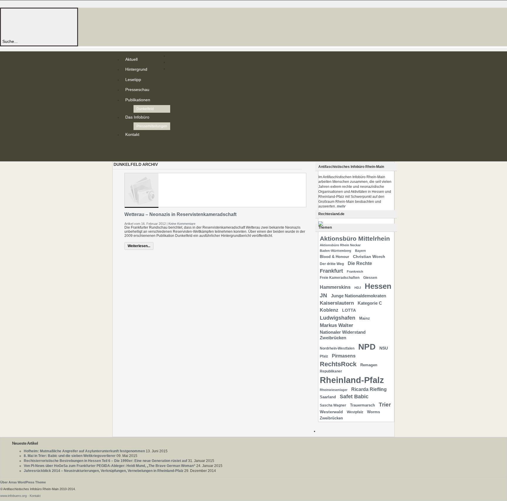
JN (323, 295)
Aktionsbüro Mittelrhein (355, 238)
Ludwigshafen (337, 318)
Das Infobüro (137, 117)
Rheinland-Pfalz (352, 380)
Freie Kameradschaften (339, 278)
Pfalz (324, 356)
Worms (373, 412)
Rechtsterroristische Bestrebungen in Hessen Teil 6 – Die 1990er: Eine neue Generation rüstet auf (105, 461)
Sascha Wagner (333, 405)
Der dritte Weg (332, 264)
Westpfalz (355, 412)
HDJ (357, 287)
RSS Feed (126, 146)
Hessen (378, 286)
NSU (383, 348)
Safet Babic (354, 396)
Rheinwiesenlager (333, 390)
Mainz (364, 318)
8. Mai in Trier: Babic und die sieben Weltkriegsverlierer (70, 456)
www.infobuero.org (13, 495)
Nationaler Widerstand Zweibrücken (343, 335)
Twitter (126, 151)
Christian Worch (369, 256)
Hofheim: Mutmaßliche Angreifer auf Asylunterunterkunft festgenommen (84, 451)
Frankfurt (331, 271)
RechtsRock (338, 364)
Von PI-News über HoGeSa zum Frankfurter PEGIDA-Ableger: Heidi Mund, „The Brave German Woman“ (109, 466)
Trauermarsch (362, 405)
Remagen (368, 365)
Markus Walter (336, 325)
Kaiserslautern (337, 303)
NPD (367, 346)
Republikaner (331, 371)
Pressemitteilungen (151, 126)
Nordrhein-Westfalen (337, 348)
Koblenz (329, 310)
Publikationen (137, 99)
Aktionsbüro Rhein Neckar (340, 245)
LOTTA (349, 310)
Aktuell (131, 59)
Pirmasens (344, 355)
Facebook (126, 155)
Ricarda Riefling (369, 389)
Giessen (370, 277)
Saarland (328, 397)
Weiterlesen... (139, 246)
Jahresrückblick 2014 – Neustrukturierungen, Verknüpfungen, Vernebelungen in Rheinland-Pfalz (103, 471)
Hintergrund (136, 69)
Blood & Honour (334, 256)
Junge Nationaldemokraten (358, 295)
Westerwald (331, 411)
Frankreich (355, 271)
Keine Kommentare (181, 223)
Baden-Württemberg (335, 250)
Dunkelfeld (145, 109)
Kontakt (132, 134)
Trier (385, 405)
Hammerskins (335, 287)
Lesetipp (133, 79)
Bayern (360, 250)
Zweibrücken (331, 418)
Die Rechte (360, 263)
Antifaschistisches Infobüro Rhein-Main (81, 23)
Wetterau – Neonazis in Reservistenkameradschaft (180, 214)
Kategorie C (370, 303)
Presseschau (137, 89)
